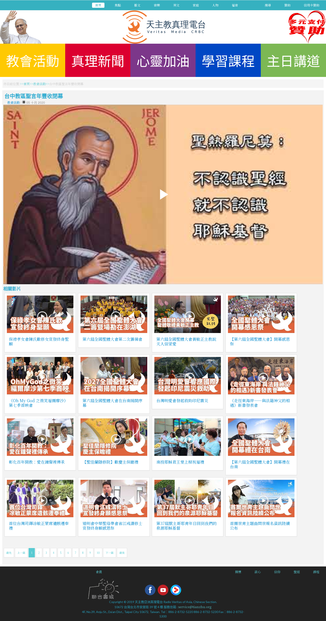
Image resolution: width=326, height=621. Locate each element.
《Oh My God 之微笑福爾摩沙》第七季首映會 (38, 403)
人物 (215, 5)
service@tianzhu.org (195, 607)
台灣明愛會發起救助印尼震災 (182, 400)
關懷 (238, 572)
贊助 (287, 5)
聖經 (297, 572)
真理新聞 (97, 60)
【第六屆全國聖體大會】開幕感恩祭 (260, 341)
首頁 (98, 5)
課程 (316, 572)
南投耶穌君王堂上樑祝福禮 (180, 462)
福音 (235, 5)
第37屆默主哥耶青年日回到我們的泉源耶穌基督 (186, 525)
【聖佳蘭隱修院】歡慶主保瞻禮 (110, 462)
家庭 (196, 5)
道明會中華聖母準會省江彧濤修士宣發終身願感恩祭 (112, 525)
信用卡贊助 (311, 5)
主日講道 (293, 60)
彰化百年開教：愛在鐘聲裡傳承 (37, 462)
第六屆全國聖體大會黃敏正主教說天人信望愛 (186, 341)
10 (98, 552)
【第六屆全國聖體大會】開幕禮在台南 (260, 464)
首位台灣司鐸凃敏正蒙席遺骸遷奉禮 (39, 525)
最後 (122, 552)
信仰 (277, 572)
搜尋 (268, 5)
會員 (99, 572)
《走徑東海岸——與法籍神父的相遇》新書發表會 (260, 403)
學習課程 (228, 60)
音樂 (157, 5)
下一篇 (110, 552)
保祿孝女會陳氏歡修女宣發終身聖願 (39, 341)
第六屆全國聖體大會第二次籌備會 (112, 339)
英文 (176, 5)
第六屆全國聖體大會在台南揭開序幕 (112, 403)
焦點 (118, 5)
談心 (258, 572)
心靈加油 (163, 60)
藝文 (137, 5)
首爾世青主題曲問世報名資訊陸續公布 (260, 525)
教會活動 (32, 60)
